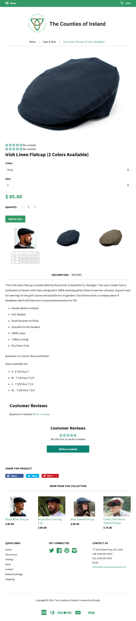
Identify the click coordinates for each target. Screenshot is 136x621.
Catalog (9, 559)
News (8, 564)
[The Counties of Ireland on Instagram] (74, 551)
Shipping (9, 579)
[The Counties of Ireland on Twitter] (51, 551)
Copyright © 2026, (45, 600)
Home (32, 41)
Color (9, 163)
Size (8, 178)
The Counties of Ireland (66, 600)
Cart (128, 3)
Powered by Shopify (89, 600)
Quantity (11, 207)
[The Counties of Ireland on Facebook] (59, 551)
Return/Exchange (14, 574)
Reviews (77, 275)
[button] (14, 145)
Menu (13, 3)
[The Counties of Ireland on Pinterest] (66, 551)
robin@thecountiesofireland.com (109, 567)
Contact (9, 569)
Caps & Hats (49, 41)
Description (60, 275)
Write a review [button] (68, 449)
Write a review (41, 414)
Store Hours (11, 554)
